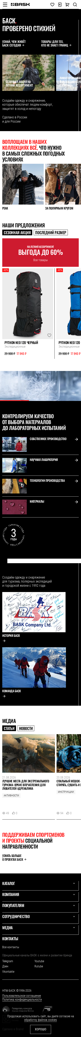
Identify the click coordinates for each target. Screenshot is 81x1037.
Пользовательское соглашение (21, 996)
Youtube (39, 961)
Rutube (38, 966)
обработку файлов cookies (40, 1020)
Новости (26, 728)
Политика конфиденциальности (22, 999)
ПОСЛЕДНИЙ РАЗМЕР (50, 232)
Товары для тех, (54, 43)
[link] (20, 4)
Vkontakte (8, 971)
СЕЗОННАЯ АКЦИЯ (17, 232)
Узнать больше (12, 857)
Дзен (5, 966)
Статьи (9, 728)
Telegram (7, 961)
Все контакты (10, 947)
